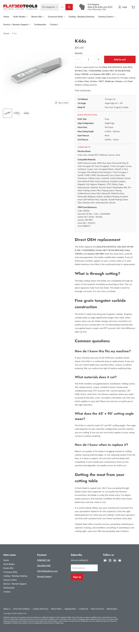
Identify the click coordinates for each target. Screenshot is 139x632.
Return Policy (56, 609)
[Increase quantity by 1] (98, 59)
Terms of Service (97, 609)
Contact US (83, 609)
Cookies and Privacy (40, 609)
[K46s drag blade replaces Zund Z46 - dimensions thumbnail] (17, 113)
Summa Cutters (106, 16)
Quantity (78, 53)
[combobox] (62, 7)
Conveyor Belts (55, 16)
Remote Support (44, 576)
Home (6, 16)
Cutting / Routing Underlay (81, 16)
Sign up (77, 576)
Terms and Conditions (21, 609)
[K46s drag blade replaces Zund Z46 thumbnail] (26, 113)
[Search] (69, 7)
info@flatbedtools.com (47, 571)
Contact (54, 24)
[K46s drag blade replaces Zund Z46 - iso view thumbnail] (7, 113)
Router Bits (37, 16)
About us (6, 609)
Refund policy (112, 609)
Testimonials (40, 24)
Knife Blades (19, 16)
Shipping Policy (70, 609)
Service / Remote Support (16, 24)
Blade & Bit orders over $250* (100, 7)
